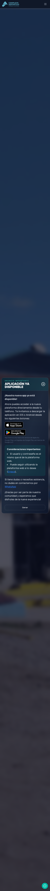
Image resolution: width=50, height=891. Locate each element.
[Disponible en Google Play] (15, 432)
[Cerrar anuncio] (43, 384)
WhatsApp (10, 486)
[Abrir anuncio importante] (45, 886)
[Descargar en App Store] (14, 425)
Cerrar (25, 507)
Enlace (11, 471)
